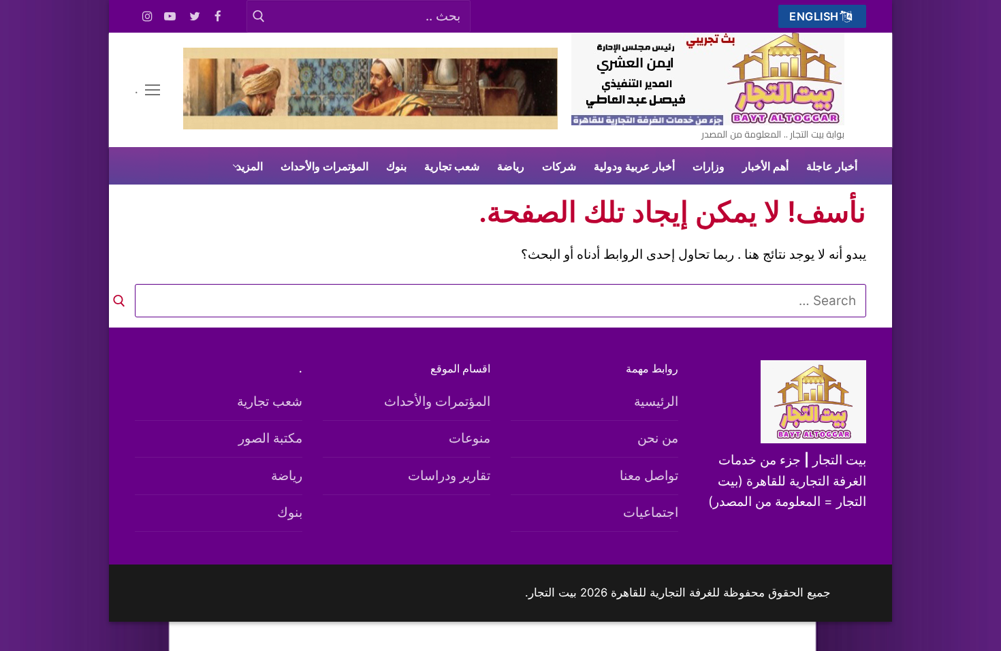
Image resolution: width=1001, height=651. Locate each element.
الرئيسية (656, 401)
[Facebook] (218, 16)
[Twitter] (195, 16)
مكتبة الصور (270, 438)
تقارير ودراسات (449, 475)
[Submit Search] (258, 16)
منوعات (469, 438)
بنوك (289, 512)
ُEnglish (815, 16)
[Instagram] (147, 16)
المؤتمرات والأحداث (437, 401)
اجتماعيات (650, 512)
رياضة (286, 475)
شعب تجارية (269, 401)
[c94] (370, 125)
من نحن (657, 438)
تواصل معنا (649, 475)
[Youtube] (170, 16)
